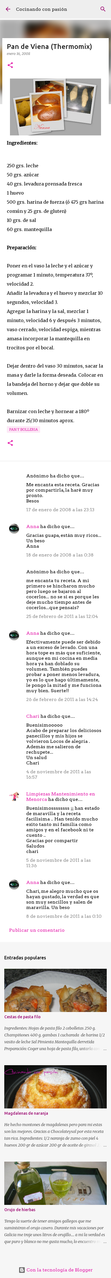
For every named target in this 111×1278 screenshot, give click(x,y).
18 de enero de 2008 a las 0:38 (60, 555)
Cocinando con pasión (41, 9)
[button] (10, 65)
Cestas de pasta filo (22, 1017)
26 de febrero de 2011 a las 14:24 (62, 699)
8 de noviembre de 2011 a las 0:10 (64, 916)
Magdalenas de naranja (26, 1113)
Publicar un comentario (37, 930)
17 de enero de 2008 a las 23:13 (60, 509)
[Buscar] (103, 9)
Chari (32, 716)
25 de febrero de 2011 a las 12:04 (62, 616)
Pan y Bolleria (23, 429)
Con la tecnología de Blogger (59, 1270)
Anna (32, 526)
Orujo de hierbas (19, 1209)
